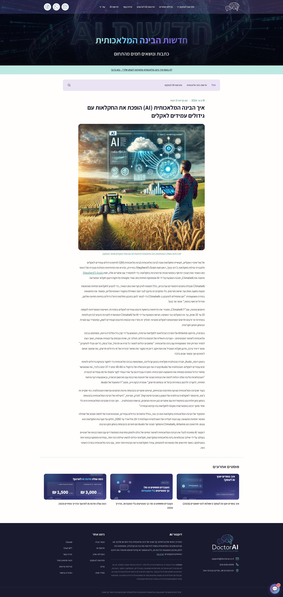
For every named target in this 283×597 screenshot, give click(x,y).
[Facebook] (47, 6)
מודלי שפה (100, 572)
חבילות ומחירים (166, 6)
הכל (213, 85)
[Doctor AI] (232, 7)
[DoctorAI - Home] (214, 543)
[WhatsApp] (56, 6)
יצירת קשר (127, 6)
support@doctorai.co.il (223, 558)
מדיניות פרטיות (65, 566)
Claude (69, 542)
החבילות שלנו (99, 554)
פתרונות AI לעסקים (173, 85)
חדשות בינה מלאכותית (197, 85)
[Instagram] (65, 6)
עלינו (102, 566)
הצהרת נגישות (66, 572)
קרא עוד (160, 554)
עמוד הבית (100, 542)
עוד (103, 6)
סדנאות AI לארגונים (146, 6)
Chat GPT (68, 548)
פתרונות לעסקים (186, 6)
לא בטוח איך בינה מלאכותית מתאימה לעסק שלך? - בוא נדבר (141, 70)
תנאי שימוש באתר (64, 560)
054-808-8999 (227, 564)
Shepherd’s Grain (93, 273)
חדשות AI (114, 6)
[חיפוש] (69, 85)
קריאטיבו (105, 592)
